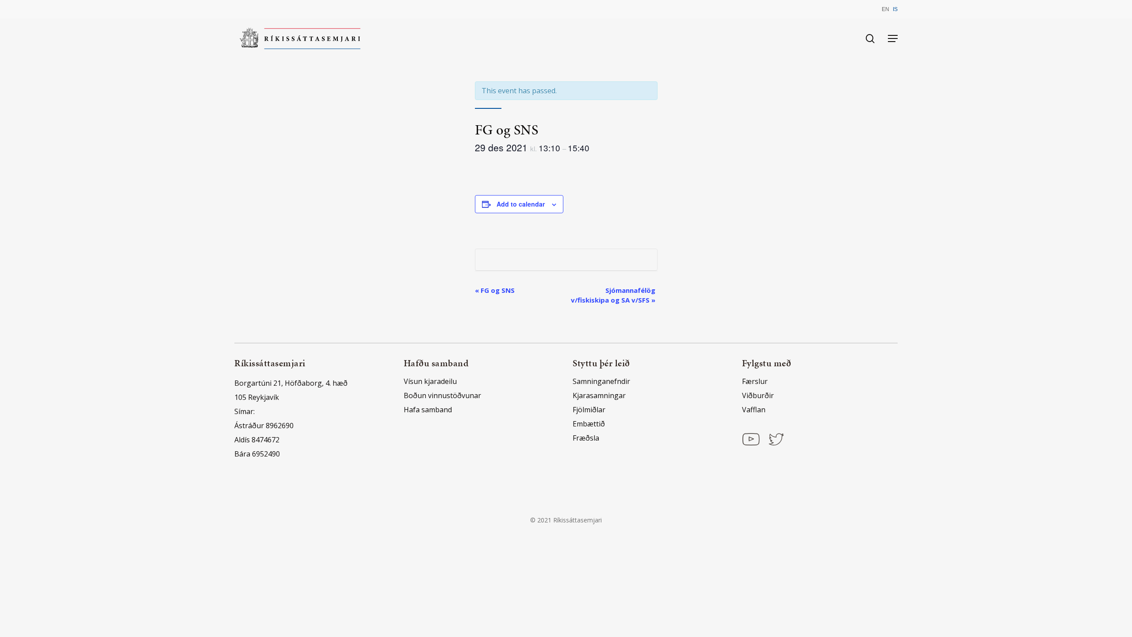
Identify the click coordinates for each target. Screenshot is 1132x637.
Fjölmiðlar (589, 409)
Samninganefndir (601, 381)
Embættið (589, 424)
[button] (893, 38)
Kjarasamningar (599, 395)
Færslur (755, 381)
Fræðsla (586, 438)
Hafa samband (428, 409)
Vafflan (753, 409)
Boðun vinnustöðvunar (442, 395)
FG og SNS (495, 290)
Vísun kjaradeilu (430, 381)
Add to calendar (521, 204)
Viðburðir (758, 395)
